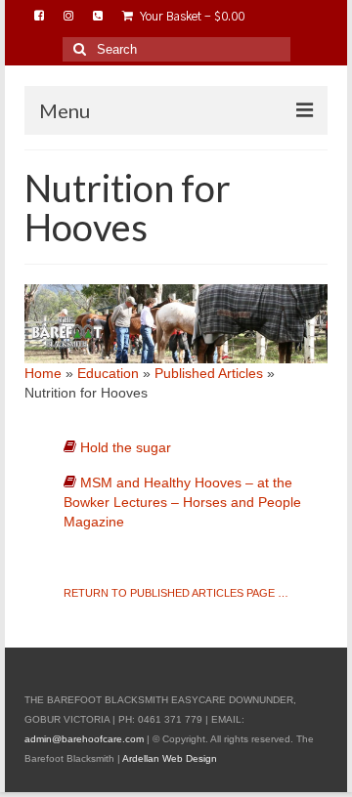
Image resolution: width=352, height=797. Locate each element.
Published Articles (208, 373)
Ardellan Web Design (169, 758)
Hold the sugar (125, 447)
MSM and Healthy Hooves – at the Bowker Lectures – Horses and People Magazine (182, 502)
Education (108, 373)
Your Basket (191, 16)
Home (43, 373)
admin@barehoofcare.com (84, 739)
